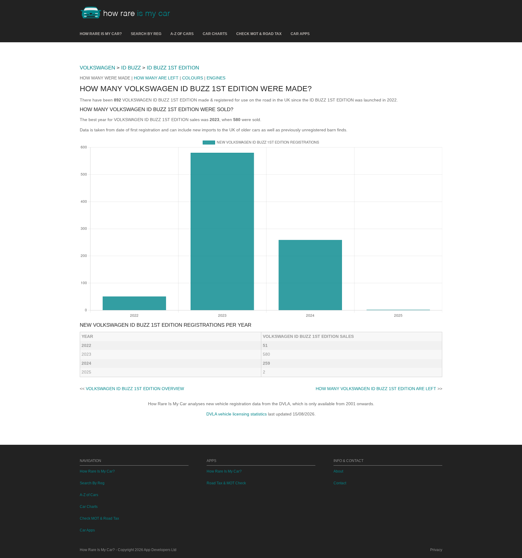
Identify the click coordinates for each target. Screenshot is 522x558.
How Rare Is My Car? (101, 34)
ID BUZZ (131, 68)
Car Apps (300, 34)
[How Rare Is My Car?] (128, 13)
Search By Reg (146, 34)
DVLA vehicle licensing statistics (236, 414)
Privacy (436, 550)
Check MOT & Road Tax (259, 34)
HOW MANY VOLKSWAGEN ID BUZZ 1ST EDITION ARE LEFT (376, 388)
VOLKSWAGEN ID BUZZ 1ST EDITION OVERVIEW (135, 388)
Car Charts (215, 34)
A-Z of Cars (182, 34)
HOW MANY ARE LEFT (156, 77)
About (338, 471)
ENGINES (216, 77)
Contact (340, 483)
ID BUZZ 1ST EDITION (173, 68)
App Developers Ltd (160, 550)
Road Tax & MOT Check (226, 483)
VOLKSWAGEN (97, 68)
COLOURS (192, 77)
